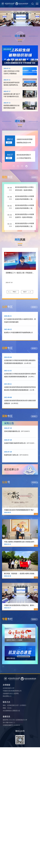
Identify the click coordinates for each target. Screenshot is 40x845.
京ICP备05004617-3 (9, 722)
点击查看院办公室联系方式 (11, 710)
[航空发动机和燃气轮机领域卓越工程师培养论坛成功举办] (30, 83)
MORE (20, 41)
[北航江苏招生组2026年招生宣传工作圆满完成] (30, 71)
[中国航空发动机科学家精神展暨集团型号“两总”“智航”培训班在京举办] (20, 497)
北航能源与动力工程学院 (11, 693)
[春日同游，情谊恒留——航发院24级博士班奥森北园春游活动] (20, 561)
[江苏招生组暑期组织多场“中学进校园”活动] (20, 55)
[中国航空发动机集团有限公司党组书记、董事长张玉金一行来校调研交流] (20, 593)
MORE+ (34, 177)
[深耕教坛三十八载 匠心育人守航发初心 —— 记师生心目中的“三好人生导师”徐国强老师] (20, 261)
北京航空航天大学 (8, 688)
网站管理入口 (7, 696)
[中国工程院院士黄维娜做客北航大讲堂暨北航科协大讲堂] (20, 529)
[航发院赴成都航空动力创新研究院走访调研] (30, 106)
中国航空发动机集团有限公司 (12, 691)
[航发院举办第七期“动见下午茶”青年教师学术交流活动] (30, 94)
